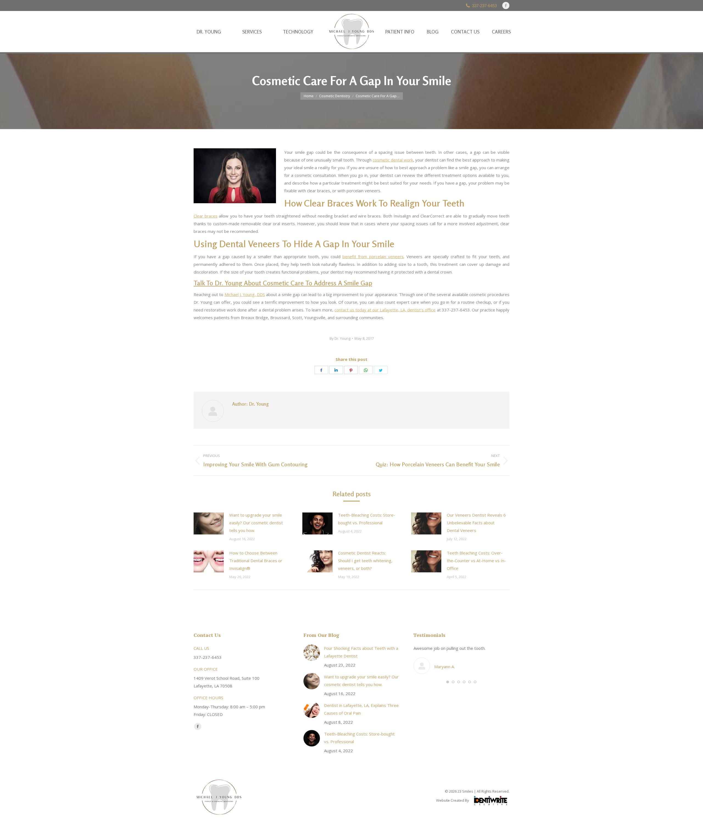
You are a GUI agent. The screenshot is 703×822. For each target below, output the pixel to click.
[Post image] (209, 523)
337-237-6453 (484, 5)
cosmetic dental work (393, 160)
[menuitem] (208, 31)
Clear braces (205, 216)
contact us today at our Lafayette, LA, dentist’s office (385, 310)
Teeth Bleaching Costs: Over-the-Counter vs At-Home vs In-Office (476, 560)
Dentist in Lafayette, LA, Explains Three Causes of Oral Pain (361, 709)
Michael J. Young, (245, 294)
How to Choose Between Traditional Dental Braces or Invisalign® (255, 560)
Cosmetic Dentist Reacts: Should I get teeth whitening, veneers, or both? (365, 560)
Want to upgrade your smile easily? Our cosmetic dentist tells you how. (256, 522)
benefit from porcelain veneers (373, 256)
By (340, 338)
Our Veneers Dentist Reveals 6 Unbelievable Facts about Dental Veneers (476, 522)
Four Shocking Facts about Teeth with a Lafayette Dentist (361, 652)
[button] (447, 682)
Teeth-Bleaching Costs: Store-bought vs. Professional (366, 518)
